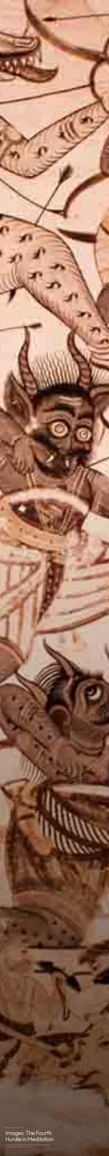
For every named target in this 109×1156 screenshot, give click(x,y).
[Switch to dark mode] (103, 2)
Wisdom (88, 2)
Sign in (97, 1)
